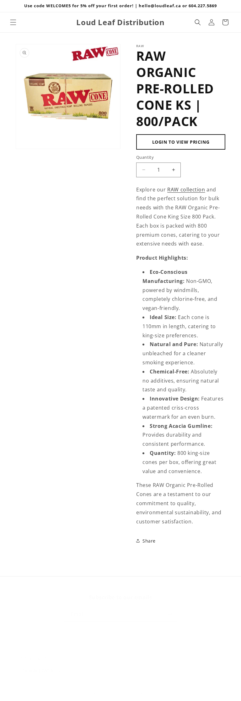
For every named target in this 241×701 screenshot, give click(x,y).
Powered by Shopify (92, 692)
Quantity (145, 157)
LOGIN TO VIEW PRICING (181, 142)
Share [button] (149, 541)
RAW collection (186, 189)
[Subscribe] (170, 614)
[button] (13, 22)
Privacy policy (130, 692)
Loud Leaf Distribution (51, 692)
